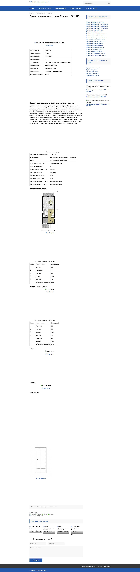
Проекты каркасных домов (94, 51)
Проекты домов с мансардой (95, 47)
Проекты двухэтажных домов (95, 36)
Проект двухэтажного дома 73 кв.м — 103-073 (49, 532)
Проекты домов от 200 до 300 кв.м (97, 28)
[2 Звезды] (38, 514)
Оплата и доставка (75, 8)
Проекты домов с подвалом (94, 49)
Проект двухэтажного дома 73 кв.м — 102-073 (62, 532)
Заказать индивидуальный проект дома (91, 566)
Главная (31, 8)
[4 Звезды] (51, 514)
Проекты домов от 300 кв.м (94, 30)
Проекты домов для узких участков (97, 38)
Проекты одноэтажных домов (95, 53)
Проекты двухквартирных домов (96, 34)
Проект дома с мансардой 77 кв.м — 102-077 (76, 533)
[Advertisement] (56, 29)
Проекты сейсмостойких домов (96, 55)
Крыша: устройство (92, 72)
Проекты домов (90, 8)
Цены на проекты (60, 8)
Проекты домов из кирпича (94, 43)
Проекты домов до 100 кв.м (95, 22)
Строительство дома (92, 75)
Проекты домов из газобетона (95, 40)
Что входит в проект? (44, 8)
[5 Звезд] (32, 515)
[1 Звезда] (32, 514)
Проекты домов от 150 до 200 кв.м (97, 26)
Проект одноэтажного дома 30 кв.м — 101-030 (98, 90)
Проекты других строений (94, 32)
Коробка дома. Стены (92, 73)
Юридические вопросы (93, 68)
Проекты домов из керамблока (95, 42)
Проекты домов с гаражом (94, 45)
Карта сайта (107, 566)
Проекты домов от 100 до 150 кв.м (97, 24)
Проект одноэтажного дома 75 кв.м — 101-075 (98, 105)
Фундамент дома (91, 70)
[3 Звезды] (45, 514)
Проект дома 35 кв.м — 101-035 (96, 97)
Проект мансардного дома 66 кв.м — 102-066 (35, 530)
